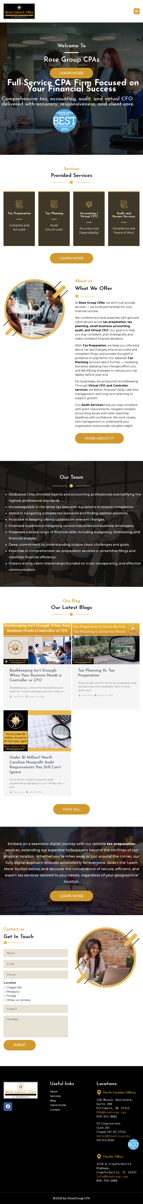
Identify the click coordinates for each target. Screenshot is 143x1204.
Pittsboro (12, 991)
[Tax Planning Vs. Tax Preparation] (106, 643)
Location (9, 983)
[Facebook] (7, 1106)
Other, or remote (18, 1000)
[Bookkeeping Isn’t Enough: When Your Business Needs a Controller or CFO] (37, 643)
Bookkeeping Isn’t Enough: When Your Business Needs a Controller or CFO (35, 675)
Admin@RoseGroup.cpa (113, 1136)
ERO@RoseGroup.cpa (111, 1112)
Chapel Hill (14, 987)
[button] (137, 11)
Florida (11, 995)
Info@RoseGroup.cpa (112, 1176)
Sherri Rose (18, 697)
